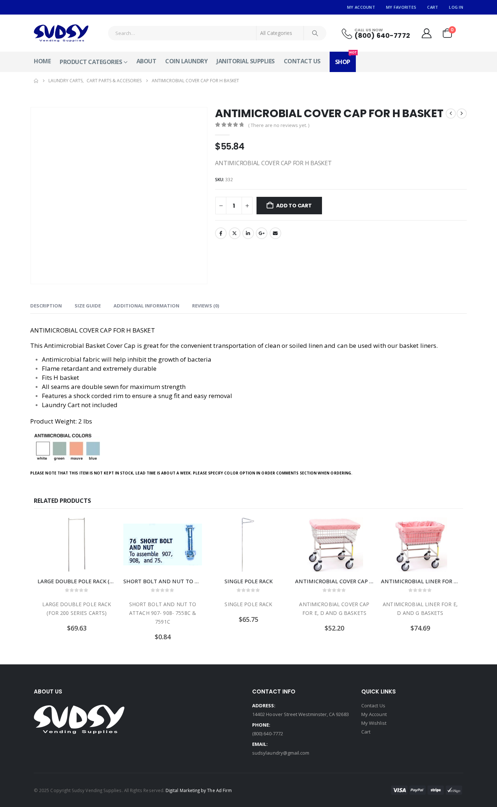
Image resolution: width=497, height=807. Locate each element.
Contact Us (302, 61)
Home (42, 61)
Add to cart (294, 205)
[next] (462, 113)
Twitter (234, 233)
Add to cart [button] (104, 529)
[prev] (451, 113)
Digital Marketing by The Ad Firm (199, 790)
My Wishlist (373, 723)
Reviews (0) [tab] (205, 305)
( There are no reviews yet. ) (278, 125)
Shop (345, 59)
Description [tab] (46, 305)
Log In (456, 7)
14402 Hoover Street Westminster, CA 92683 (300, 714)
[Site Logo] (61, 33)
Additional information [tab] (146, 305)
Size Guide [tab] (88, 305)
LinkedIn (248, 233)
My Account (361, 7)
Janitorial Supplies (245, 61)
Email (275, 233)
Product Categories (91, 62)
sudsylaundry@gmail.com (280, 753)
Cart (432, 7)
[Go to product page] (76, 544)
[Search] (315, 33)
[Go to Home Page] (36, 80)
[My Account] (426, 33)
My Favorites (401, 7)
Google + (261, 233)
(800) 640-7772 (267, 733)
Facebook (221, 233)
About (146, 61)
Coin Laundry (186, 61)
